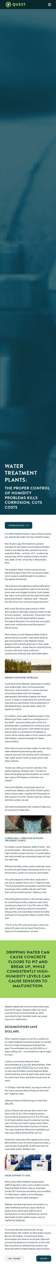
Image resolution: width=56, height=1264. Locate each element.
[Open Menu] (52, 4)
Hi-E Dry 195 (25, 1065)
